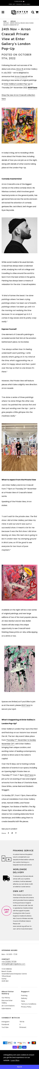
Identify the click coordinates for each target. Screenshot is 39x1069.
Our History (6, 998)
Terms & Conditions (28, 1004)
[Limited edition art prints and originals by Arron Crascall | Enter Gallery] (19, 447)
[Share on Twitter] (12, 833)
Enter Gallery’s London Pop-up (17, 84)
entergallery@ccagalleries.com (13, 964)
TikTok (22, 1022)
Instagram (5, 1022)
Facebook (5, 1024)
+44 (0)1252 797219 (9, 962)
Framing (24, 995)
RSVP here (25, 705)
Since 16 (19, 69)
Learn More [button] (15, 1060)
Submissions (6, 1008)
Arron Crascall (21, 76)
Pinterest (23, 1027)
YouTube (5, 1027)
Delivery (24, 998)
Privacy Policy (26, 1007)
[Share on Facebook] (8, 833)
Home (4, 21)
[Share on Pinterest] (16, 833)
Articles (13, 21)
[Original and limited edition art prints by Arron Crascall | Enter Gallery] (19, 668)
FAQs (23, 1001)
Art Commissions (8, 1006)
